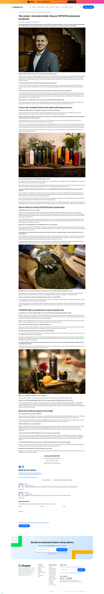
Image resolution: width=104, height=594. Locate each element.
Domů (20, 12)
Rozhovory (40, 569)
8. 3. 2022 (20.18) (28, 494)
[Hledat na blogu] (81, 7)
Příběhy (23, 12)
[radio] (47, 460)
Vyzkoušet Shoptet (88, 7)
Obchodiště (51, 582)
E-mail (42, 506)
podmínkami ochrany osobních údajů (40, 522)
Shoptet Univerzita (52, 569)
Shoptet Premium (52, 568)
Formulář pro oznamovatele (76, 581)
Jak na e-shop (23, 477)
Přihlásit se (81, 569)
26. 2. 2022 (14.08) (29, 485)
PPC (39, 573)
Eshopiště (51, 583)
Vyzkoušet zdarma (62, 549)
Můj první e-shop (52, 579)
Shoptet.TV (51, 580)
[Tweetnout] (23, 467)
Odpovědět (21, 489)
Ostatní (39, 576)
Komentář (21, 511)
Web (64, 506)
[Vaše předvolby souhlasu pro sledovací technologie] (2, 593)
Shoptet (50, 566)
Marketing (40, 571)
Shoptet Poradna (52, 572)
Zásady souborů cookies (65, 581)
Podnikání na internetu (32, 477)
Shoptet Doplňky (52, 573)
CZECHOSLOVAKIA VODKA (45, 405)
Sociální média (41, 575)
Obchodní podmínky (64, 580)
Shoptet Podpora (52, 571)
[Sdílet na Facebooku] (20, 467)
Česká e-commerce (53, 584)
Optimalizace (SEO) (42, 572)
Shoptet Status (52, 576)
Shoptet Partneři (52, 575)
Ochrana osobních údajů (73, 580)
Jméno (20, 506)
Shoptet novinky (41, 566)
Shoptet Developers (53, 578)
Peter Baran (29, 22)
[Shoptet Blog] (17, 7)
